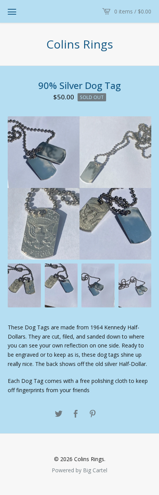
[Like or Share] (76, 414)
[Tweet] (59, 414)
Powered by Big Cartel (79, 470)
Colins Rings (79, 44)
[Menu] (12, 11)
